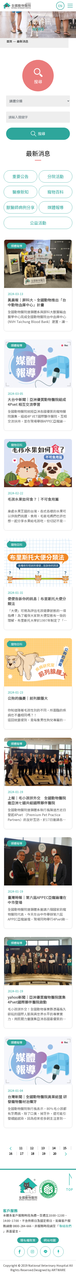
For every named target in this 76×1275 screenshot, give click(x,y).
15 (64, 1148)
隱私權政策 (27, 1240)
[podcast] (58, 1251)
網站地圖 (50, 1240)
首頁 (9, 41)
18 (32, 1153)
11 (20, 1148)
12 (31, 1148)
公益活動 (38, 223)
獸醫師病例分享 (20, 207)
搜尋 (41, 133)
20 (54, 1153)
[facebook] (19, 1252)
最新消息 (22, 41)
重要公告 (20, 176)
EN (60, 5)
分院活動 (55, 176)
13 (43, 1148)
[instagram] (32, 1252)
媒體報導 (55, 207)
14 (54, 1148)
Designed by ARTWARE (50, 1270)
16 (10, 1153)
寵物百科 (55, 192)
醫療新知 (20, 192)
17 (21, 1153)
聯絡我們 (65, 1226)
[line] (45, 1252)
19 (43, 1153)
